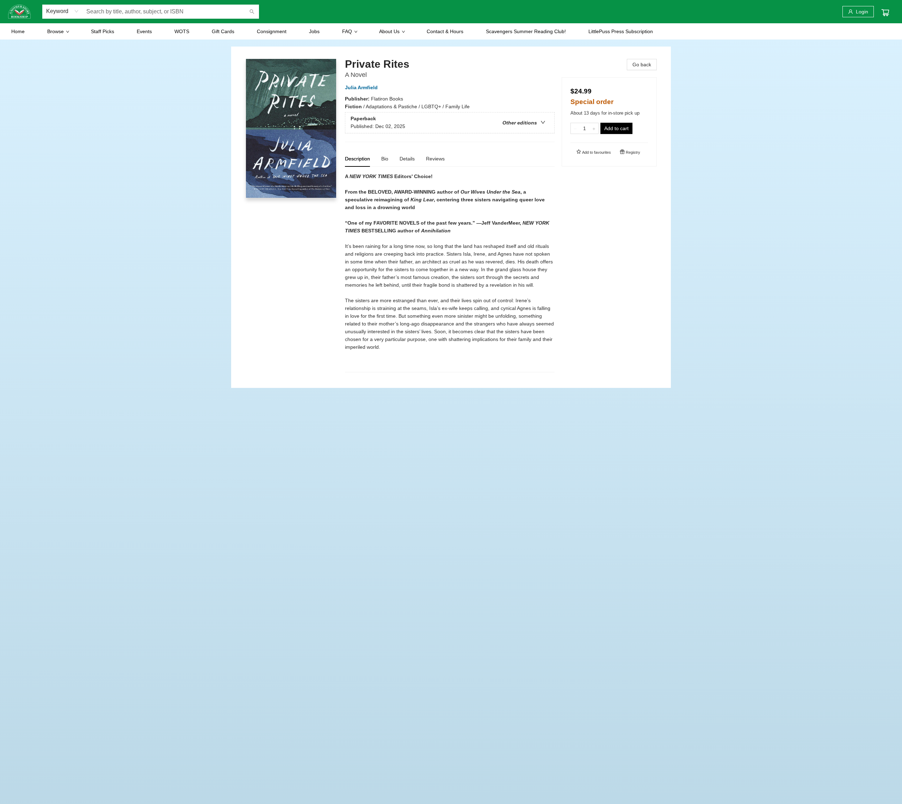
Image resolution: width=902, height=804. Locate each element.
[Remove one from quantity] (575, 128)
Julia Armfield (361, 87)
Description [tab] (357, 159)
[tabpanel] (450, 272)
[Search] (252, 12)
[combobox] (62, 11)
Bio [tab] (384, 159)
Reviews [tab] (435, 159)
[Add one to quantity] (593, 128)
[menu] (451, 31)
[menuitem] (18, 31)
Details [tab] (407, 159)
